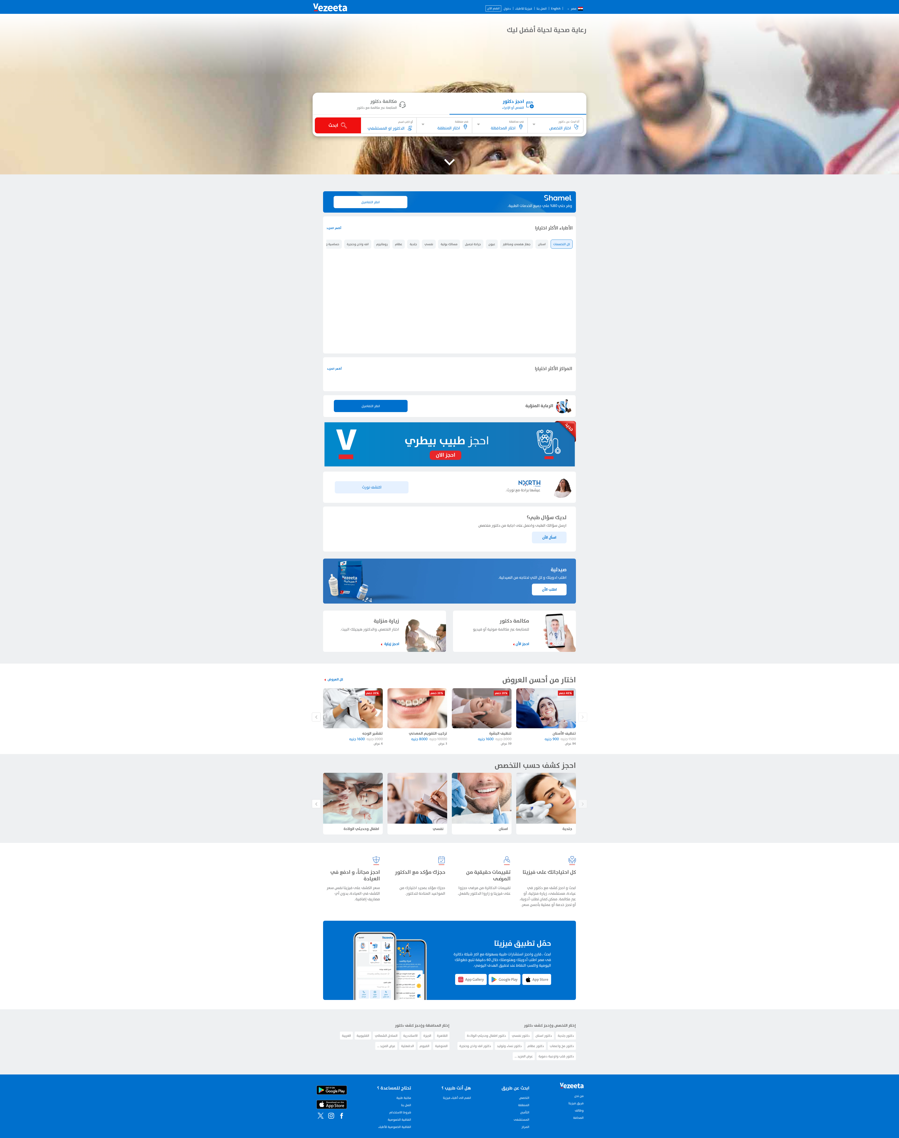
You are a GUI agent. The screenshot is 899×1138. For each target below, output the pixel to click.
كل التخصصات (561, 244)
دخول (507, 9)
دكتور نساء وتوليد (509, 1094)
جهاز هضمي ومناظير (517, 244)
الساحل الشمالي (386, 1084)
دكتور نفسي (521, 1084)
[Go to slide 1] (471, 433)
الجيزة (427, 1084)
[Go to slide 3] (460, 433)
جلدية (413, 244)
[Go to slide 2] (466, 433)
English (555, 9)
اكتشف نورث (372, 535)
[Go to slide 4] (454, 433)
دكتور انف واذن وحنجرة (475, 1094)
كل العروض (335, 727)
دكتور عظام (535, 1094)
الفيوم (424, 1094)
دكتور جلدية (566, 1084)
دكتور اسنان (543, 1084)
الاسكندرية (410, 1084)
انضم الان (493, 8)
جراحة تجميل (473, 244)
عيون (491, 244)
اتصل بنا (542, 9)
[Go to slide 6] (443, 433)
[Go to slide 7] (437, 433)
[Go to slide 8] (432, 433)
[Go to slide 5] (449, 433)
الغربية (346, 1084)
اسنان (542, 244)
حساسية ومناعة (328, 244)
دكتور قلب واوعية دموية (556, 1104)
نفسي (428, 244)
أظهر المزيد (333, 228)
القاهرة (442, 1084)
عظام (398, 244)
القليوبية (363, 1084)
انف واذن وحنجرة (358, 244)
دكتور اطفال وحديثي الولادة (486, 1084)
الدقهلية (407, 1094)
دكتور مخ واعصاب (562, 1094)
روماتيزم (381, 244)
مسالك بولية (449, 244)
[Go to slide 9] (426, 433)
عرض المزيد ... (524, 1104)
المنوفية (441, 1094)
